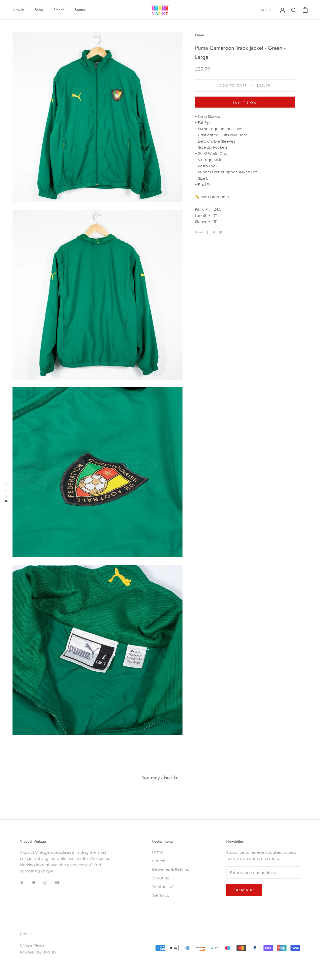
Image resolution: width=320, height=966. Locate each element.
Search (158, 860)
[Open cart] (305, 10)
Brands (59, 10)
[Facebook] (207, 232)
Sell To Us (160, 895)
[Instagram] (45, 882)
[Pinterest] (220, 232)
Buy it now (245, 102)
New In (18, 10)
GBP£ (264, 10)
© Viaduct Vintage (32, 945)
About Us (160, 878)
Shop (39, 10)
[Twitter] (214, 232)
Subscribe (244, 889)
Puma (199, 35)
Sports (80, 10)
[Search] (293, 10)
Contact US (163, 886)
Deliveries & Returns (170, 869)
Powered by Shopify (38, 952)
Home (158, 852)
